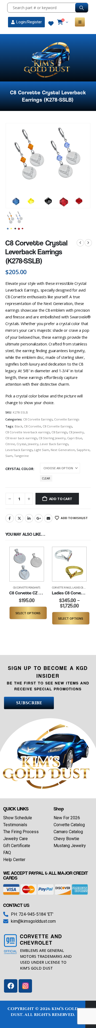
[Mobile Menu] (80, 22)
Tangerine (21, 456)
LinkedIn (29, 518)
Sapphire (83, 450)
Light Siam (41, 450)
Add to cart (60, 498)
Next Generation (63, 450)
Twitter (19, 518)
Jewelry (33, 444)
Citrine (10, 444)
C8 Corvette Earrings (38, 419)
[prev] (80, 243)
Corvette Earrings (66, 419)
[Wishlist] (51, 24)
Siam (9, 456)
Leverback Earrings (19, 450)
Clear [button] (46, 478)
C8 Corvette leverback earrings (27, 432)
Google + (38, 518)
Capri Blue (74, 438)
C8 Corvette (32, 426)
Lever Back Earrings (54, 444)
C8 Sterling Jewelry (52, 438)
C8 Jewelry (76, 432)
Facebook (9, 518)
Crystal (21, 444)
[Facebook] (10, 986)
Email (48, 518)
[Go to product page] (27, 564)
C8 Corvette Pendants (26, 587)
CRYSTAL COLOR (19, 468)
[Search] (81, 7)
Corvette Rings (61, 587)
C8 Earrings (59, 432)
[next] (88, 243)
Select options (28, 613)
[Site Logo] (48, 59)
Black (18, 426)
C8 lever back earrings (21, 438)
